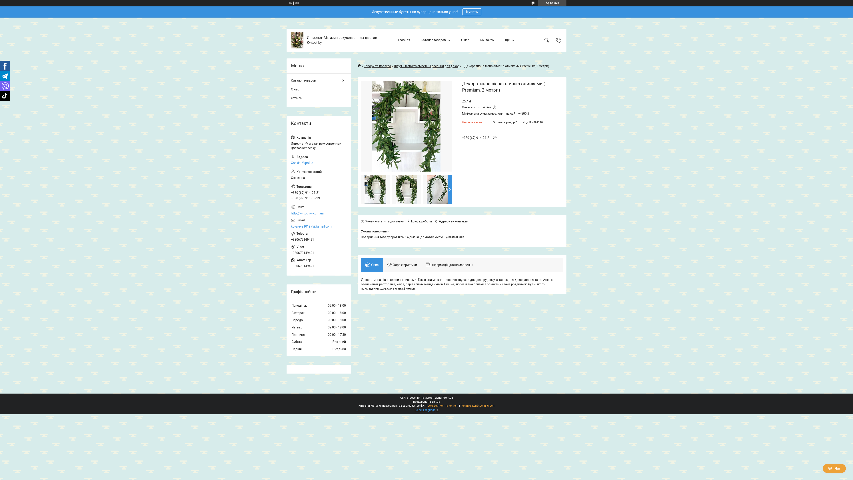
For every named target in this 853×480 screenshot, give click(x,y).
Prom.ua (448, 397)
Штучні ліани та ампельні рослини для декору (427, 66)
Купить (472, 12)
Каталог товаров (433, 40)
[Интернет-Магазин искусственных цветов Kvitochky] (297, 40)
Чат (838, 468)
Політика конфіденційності (477, 405)
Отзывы (297, 98)
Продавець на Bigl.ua (426, 401)
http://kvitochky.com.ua (307, 213)
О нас (465, 40)
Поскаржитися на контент (442, 405)
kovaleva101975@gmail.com (311, 226)
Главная (404, 40)
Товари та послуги (377, 66)
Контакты (487, 40)
